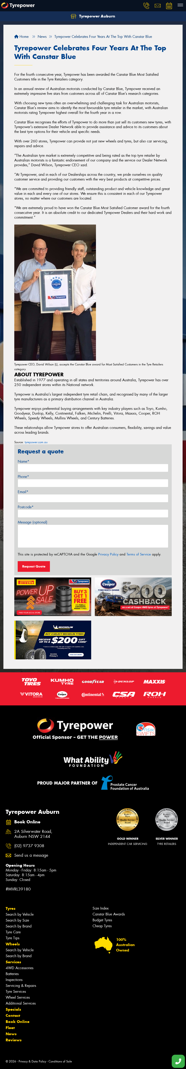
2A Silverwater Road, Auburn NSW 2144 (33, 834)
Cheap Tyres (102, 926)
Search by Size (17, 920)
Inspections (14, 979)
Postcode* (26, 507)
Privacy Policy (108, 554)
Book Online (17, 1021)
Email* (23, 491)
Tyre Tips (12, 938)
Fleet (10, 1027)
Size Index (101, 908)
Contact (13, 1015)
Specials (13, 1009)
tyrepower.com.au (36, 442)
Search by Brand (19, 926)
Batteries (12, 973)
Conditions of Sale (60, 1061)
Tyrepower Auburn (96, 16)
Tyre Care (13, 932)
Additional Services (21, 1003)
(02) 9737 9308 (29, 846)
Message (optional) (32, 522)
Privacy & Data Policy (32, 1061)
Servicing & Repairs (21, 985)
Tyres (10, 908)
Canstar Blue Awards (109, 914)
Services (13, 961)
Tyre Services (16, 991)
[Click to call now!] (146, 5)
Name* (23, 461)
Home (23, 36)
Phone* (23, 476)
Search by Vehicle (20, 914)
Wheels (13, 944)
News (11, 1033)
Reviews (14, 1039)
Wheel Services (18, 997)
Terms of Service (139, 554)
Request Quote (33, 566)
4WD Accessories (19, 968)
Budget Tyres (102, 920)
